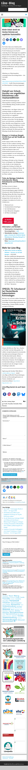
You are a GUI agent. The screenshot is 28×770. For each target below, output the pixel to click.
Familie (5, 403)
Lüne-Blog (8, 3)
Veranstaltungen (9, 619)
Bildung (16, 596)
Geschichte (18, 598)
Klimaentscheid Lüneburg (8, 570)
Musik (12, 609)
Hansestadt (14, 601)
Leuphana (4, 607)
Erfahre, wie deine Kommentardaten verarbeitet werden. (13, 480)
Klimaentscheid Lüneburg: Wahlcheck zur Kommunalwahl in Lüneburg (13, 562)
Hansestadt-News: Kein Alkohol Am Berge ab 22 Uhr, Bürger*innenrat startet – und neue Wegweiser (13, 582)
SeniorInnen (8, 615)
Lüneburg (9, 401)
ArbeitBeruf (5, 596)
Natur (21, 609)
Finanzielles (10, 403)
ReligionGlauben (20, 614)
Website (5, 452)
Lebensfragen (19, 606)
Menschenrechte (18, 607)
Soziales (20, 615)
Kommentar (6, 420)
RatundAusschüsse (16, 612)
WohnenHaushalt (7, 621)
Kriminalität (16, 403)
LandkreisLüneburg (9, 606)
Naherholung (17, 609)
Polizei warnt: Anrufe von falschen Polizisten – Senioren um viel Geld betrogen (13, 252)
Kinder (8, 604)
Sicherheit (14, 615)
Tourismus (19, 617)
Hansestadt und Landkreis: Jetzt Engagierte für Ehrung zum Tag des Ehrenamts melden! (13, 514)
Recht (3, 614)
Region (13, 401)
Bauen (11, 596)
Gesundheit (5, 601)
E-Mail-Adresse (7, 445)
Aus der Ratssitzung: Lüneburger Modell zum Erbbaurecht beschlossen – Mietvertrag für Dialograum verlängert (14, 520)
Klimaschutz (15, 604)
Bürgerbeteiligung (6, 597)
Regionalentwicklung (11, 614)
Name (5, 438)
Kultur (5, 401)
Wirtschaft (21, 620)
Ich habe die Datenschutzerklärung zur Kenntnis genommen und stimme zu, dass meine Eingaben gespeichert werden (14, 464)
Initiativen (6, 602)
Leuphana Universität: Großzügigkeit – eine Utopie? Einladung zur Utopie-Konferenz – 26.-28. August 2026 (13, 531)
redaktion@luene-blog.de (8, 373)
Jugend (4, 604)
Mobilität (6, 609)
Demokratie (12, 597)
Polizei (20, 403)
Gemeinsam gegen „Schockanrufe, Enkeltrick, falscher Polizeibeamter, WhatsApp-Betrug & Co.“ (15, 235)
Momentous (21, 764)
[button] (4, 39)
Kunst (22, 604)
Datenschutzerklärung (8, 757)
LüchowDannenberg (10, 607)
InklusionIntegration (16, 602)
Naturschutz (5, 611)
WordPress (12, 764)
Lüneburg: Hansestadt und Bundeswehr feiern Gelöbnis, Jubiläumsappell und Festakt (13, 525)
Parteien (17, 611)
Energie (18, 597)
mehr (17, 231)
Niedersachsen (12, 610)
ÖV (14, 621)
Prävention (4, 405)
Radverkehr (5, 612)
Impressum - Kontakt (7, 758)
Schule (4, 615)
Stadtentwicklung (9, 617)
